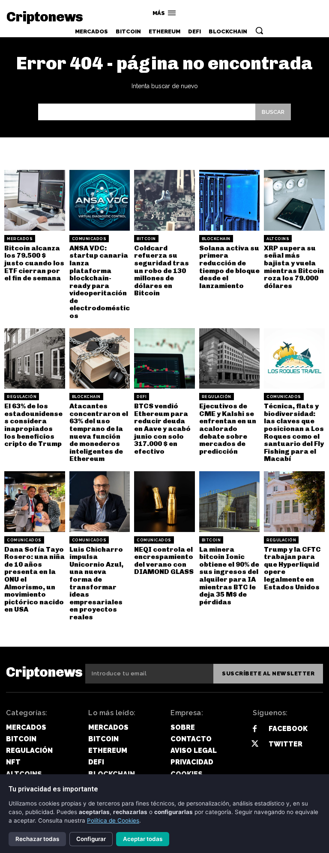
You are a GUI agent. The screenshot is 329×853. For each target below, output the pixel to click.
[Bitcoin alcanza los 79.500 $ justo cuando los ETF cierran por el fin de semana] (34, 200)
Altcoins (277, 239)
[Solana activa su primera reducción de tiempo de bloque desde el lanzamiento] (229, 200)
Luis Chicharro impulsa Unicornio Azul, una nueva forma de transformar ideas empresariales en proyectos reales (96, 583)
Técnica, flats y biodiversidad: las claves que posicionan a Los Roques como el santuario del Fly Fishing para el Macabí (294, 432)
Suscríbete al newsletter (268, 673)
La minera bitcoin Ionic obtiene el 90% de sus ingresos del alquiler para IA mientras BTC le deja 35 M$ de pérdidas (229, 575)
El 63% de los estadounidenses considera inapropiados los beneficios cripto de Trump (33, 425)
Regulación (21, 397)
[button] (259, 30)
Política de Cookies (113, 820)
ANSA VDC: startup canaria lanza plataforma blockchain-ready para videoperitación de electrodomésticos (99, 282)
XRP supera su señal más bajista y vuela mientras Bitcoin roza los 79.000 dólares (294, 267)
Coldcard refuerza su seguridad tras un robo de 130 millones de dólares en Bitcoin (161, 270)
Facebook (288, 729)
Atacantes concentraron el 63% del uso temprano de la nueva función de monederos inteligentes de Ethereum (98, 432)
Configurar (91, 838)
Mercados (20, 239)
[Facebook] (254, 729)
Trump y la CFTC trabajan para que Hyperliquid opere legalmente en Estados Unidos (292, 568)
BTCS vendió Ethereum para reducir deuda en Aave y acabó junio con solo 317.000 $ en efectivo (162, 428)
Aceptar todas (142, 838)
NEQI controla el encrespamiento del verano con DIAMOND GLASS (164, 560)
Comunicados (89, 239)
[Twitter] (254, 744)
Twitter (285, 744)
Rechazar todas (37, 838)
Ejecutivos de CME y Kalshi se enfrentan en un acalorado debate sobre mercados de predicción (227, 428)
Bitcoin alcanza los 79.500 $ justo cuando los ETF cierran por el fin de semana (34, 263)
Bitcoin (146, 239)
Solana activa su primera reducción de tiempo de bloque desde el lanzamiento (229, 267)
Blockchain (216, 239)
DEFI (142, 397)
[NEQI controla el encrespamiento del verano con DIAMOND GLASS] (164, 501)
